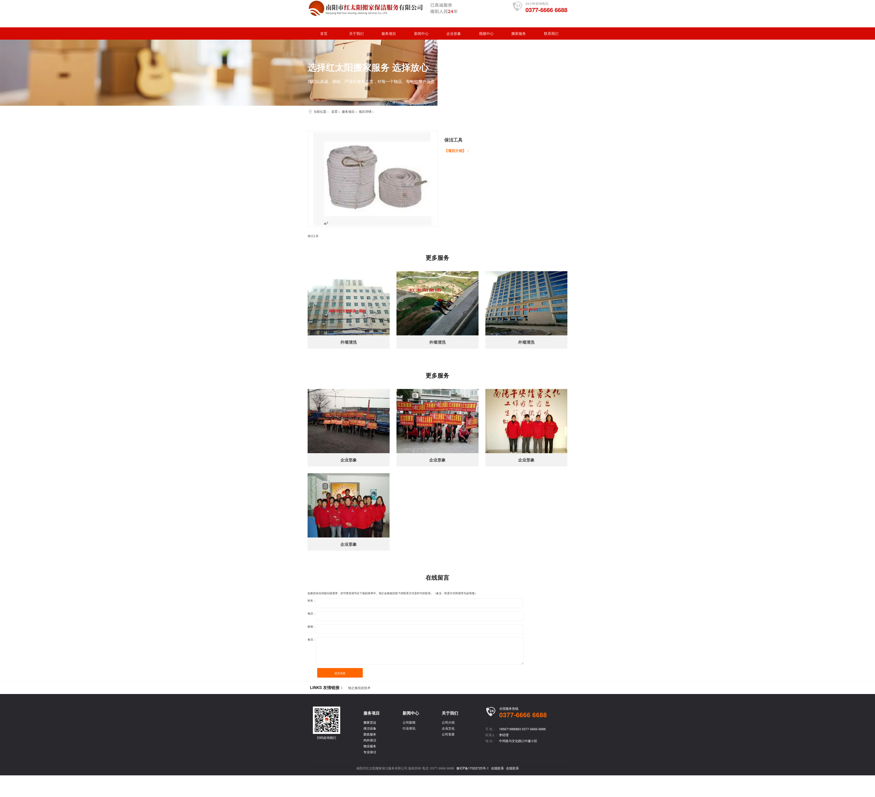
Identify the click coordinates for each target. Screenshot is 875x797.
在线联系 (497, 768)
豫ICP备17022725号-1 (472, 768)
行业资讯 (409, 728)
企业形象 (453, 33)
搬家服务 (518, 33)
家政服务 (369, 734)
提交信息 (340, 673)
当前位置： (321, 111)
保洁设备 (369, 728)
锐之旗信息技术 (359, 687)
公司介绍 (448, 722)
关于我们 (356, 33)
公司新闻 (409, 722)
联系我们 (551, 33)
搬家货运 (369, 722)
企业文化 (448, 728)
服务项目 (388, 33)
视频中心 (486, 33)
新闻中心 (421, 33)
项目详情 (365, 111)
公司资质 (448, 734)
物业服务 (369, 746)
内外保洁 (369, 740)
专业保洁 (369, 752)
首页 (323, 33)
